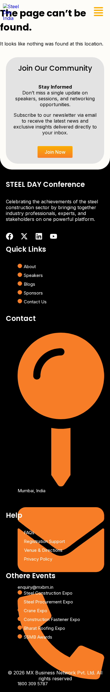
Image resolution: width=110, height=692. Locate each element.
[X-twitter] (24, 236)
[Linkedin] (39, 236)
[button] (98, 12)
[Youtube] (53, 236)
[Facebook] (9, 236)
